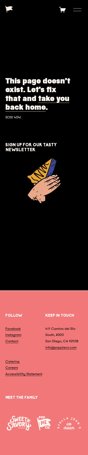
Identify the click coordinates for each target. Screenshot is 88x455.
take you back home (37, 103)
